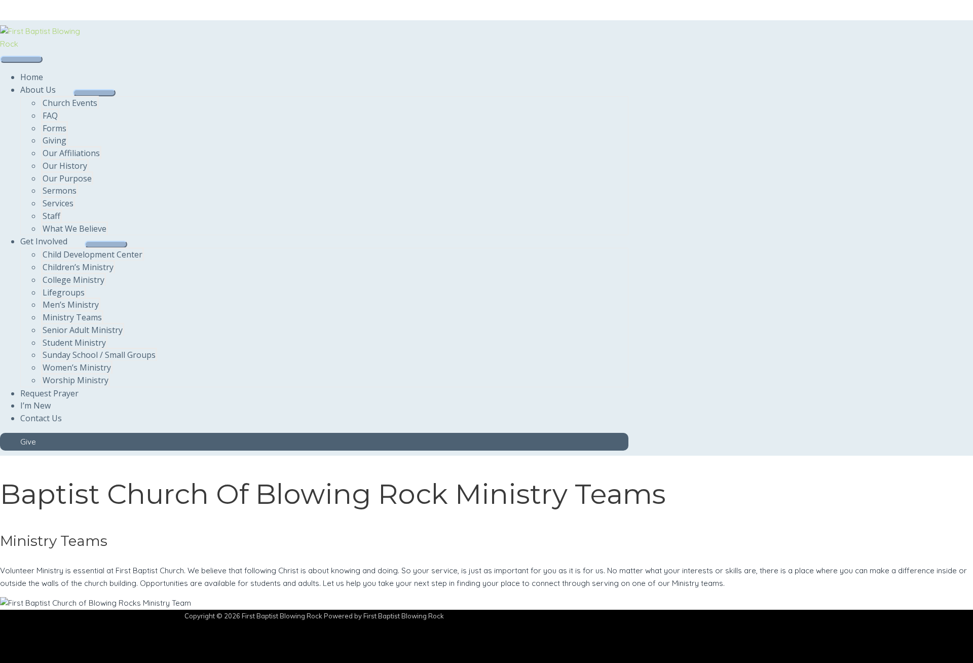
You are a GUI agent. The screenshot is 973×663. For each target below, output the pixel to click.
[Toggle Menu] (94, 92)
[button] (314, 442)
